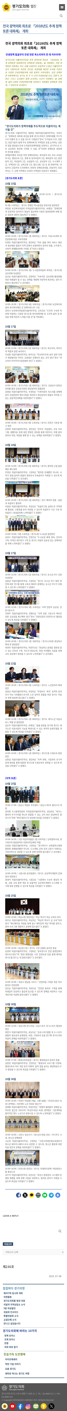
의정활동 (8, 1296)
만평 (6, 1343)
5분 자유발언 (10, 1308)
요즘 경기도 (10, 1368)
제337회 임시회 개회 (13, 1293)
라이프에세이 (11, 1359)
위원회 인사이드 (11, 1312)
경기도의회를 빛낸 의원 (14, 1300)
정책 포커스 (9, 1335)
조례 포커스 (9, 1339)
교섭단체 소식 (10, 1319)
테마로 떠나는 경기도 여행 (17, 1373)
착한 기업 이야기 (13, 1364)
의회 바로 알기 (11, 1346)
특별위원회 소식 (11, 1315)
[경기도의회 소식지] (19, 6)
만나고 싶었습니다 (12, 1323)
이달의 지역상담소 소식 (14, 1304)
